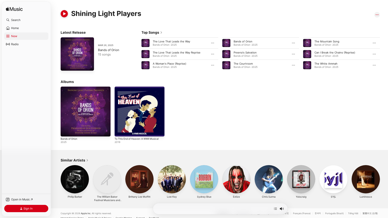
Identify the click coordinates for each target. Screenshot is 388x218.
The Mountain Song (326, 41)
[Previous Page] (137, 54)
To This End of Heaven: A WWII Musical (139, 88)
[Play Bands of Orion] (66, 66)
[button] (26, 20)
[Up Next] (275, 209)
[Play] (64, 13)
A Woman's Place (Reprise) (169, 63)
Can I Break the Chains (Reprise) (334, 52)
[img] (14, 9)
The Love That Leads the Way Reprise (176, 52)
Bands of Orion (108, 50)
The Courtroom (243, 63)
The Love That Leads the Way (171, 41)
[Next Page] (384, 54)
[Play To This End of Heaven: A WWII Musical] (120, 131)
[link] (151, 32)
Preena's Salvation (245, 52)
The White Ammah (325, 63)
